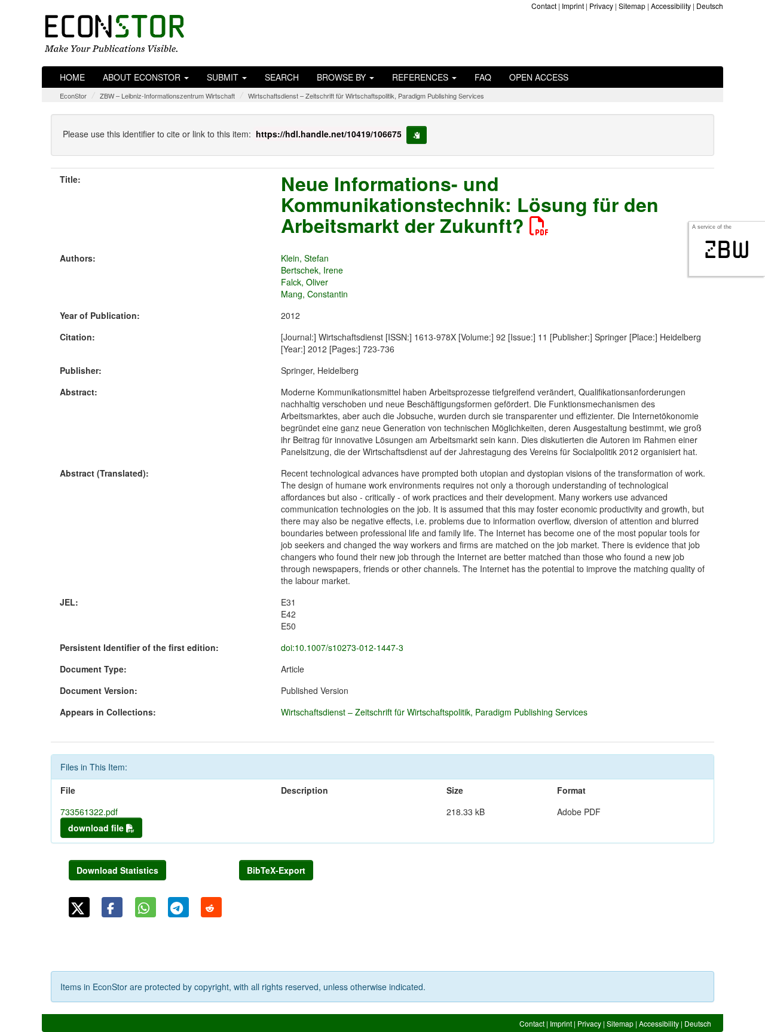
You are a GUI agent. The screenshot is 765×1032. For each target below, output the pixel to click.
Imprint (573, 6)
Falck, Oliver (304, 282)
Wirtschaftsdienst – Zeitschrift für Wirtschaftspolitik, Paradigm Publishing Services (366, 95)
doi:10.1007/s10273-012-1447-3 (342, 647)
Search (282, 77)
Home (72, 77)
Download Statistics (117, 870)
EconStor (73, 95)
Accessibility (671, 6)
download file (97, 828)
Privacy (601, 6)
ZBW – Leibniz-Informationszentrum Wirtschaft (167, 95)
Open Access (538, 77)
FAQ (483, 77)
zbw (727, 250)
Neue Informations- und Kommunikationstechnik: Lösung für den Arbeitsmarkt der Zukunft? (470, 204)
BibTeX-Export (276, 870)
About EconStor (143, 77)
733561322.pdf (89, 812)
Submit (224, 77)
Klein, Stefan (305, 258)
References (421, 77)
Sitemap (632, 6)
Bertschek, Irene (312, 270)
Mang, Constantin (314, 294)
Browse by (342, 77)
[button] (79, 907)
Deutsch (709, 6)
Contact (543, 6)
